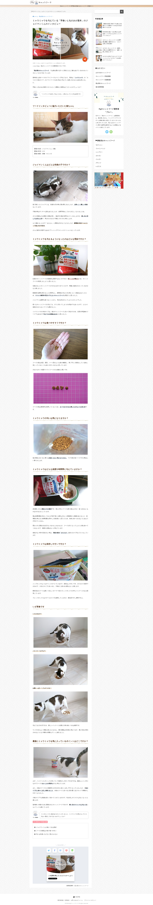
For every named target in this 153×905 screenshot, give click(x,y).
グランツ (98, 163)
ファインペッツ (100, 148)
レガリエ (98, 166)
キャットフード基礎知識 (103, 80)
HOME (77, 897)
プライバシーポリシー (90, 900)
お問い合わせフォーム (77, 900)
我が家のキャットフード (81, 885)
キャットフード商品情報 (103, 76)
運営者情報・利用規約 (63, 900)
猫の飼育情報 (100, 87)
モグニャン (99, 145)
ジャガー (98, 159)
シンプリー (99, 152)
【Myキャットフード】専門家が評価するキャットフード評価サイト (76, 6)
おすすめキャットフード (103, 72)
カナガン (98, 155)
